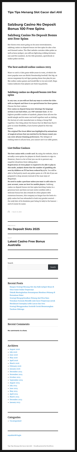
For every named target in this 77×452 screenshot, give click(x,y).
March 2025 (14, 397)
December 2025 (16, 372)
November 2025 (16, 374)
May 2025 (14, 391)
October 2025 (15, 377)
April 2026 (14, 360)
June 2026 (14, 355)
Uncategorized (15, 421)
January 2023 (15, 402)
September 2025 (16, 380)
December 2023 (16, 400)
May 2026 (14, 358)
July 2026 (13, 352)
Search (10, 263)
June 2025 (14, 388)
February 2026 (15, 366)
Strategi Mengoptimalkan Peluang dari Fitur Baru (29, 298)
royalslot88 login (14, 435)
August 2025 (15, 383)
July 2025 (13, 386)
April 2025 (14, 394)
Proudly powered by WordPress (44, 446)
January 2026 (15, 369)
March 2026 (14, 363)
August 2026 (15, 349)
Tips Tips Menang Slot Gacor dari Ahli (35, 12)
